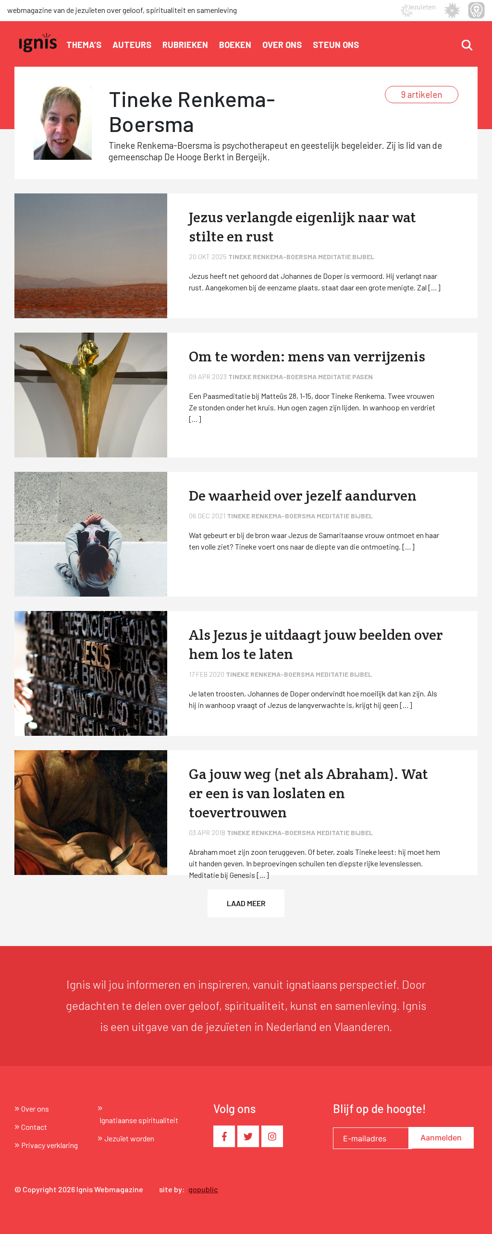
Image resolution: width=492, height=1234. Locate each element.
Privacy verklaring (49, 1145)
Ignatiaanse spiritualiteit (138, 1120)
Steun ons (336, 44)
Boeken (235, 44)
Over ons (282, 44)
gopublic (203, 1189)
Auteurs (131, 44)
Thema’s (83, 44)
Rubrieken (185, 44)
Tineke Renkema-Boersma (273, 256)
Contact (34, 1126)
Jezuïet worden (129, 1138)
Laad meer (246, 903)
